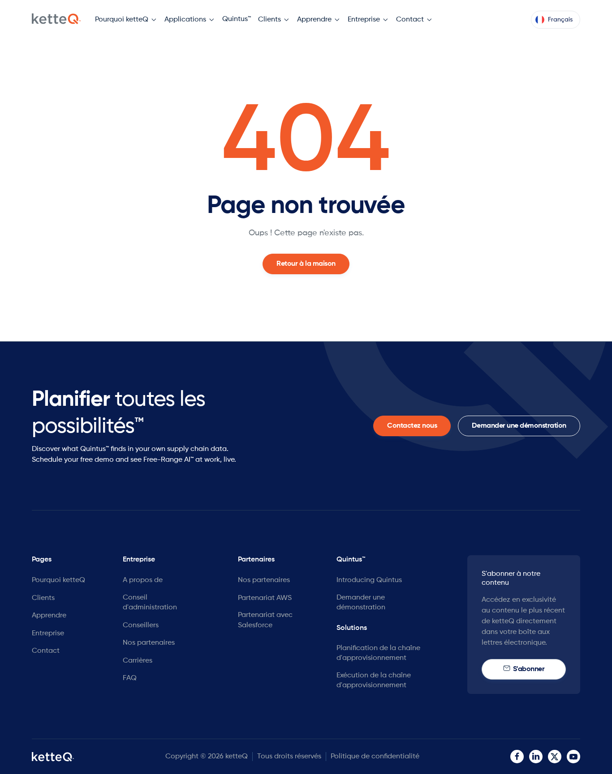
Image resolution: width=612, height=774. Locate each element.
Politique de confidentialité (375, 756)
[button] (126, 20)
